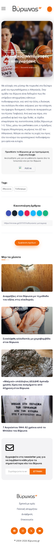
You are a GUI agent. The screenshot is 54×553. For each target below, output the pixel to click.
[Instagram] (22, 530)
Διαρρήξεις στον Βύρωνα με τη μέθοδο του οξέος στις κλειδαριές (26, 298)
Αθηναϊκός (9, 50)
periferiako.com (10, 71)
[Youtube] (39, 530)
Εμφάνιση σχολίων (27, 242)
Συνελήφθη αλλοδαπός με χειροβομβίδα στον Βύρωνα (27, 340)
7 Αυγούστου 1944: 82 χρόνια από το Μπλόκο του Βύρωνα (24, 429)
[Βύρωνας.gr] (27, 9)
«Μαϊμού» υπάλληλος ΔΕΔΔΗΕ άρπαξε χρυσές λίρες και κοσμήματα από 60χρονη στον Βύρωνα (26, 385)
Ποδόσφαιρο (20, 189)
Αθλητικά (20, 50)
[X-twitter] (31, 530)
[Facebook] (14, 530)
